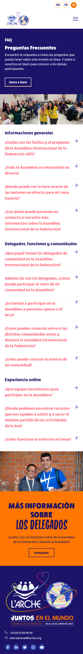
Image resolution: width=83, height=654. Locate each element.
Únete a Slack (18, 82)
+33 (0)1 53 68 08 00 (21, 632)
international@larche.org (25, 638)
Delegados (41, 552)
